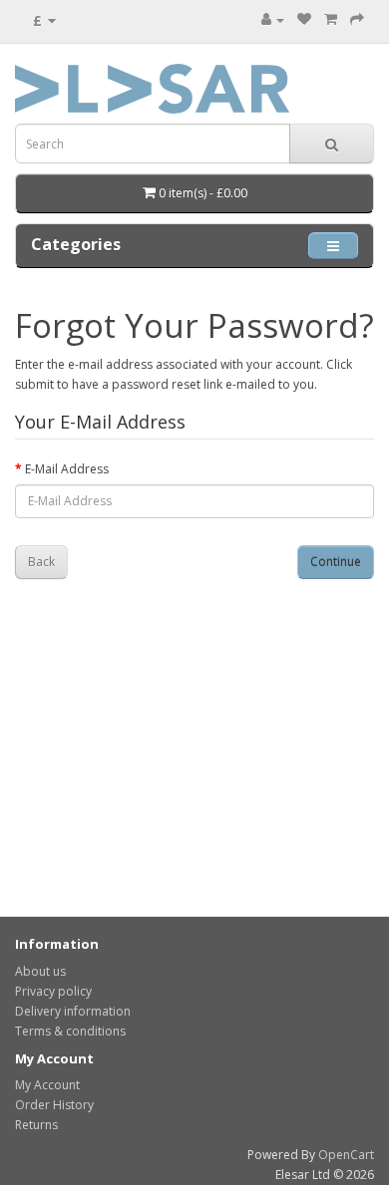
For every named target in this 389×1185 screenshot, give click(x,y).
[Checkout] (357, 19)
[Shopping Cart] (330, 19)
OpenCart (346, 1154)
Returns (36, 1124)
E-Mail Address (67, 468)
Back (41, 561)
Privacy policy (53, 991)
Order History (54, 1104)
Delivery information (73, 1011)
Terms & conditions (70, 1031)
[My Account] (272, 19)
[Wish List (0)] (304, 19)
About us (40, 971)
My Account (47, 1084)
